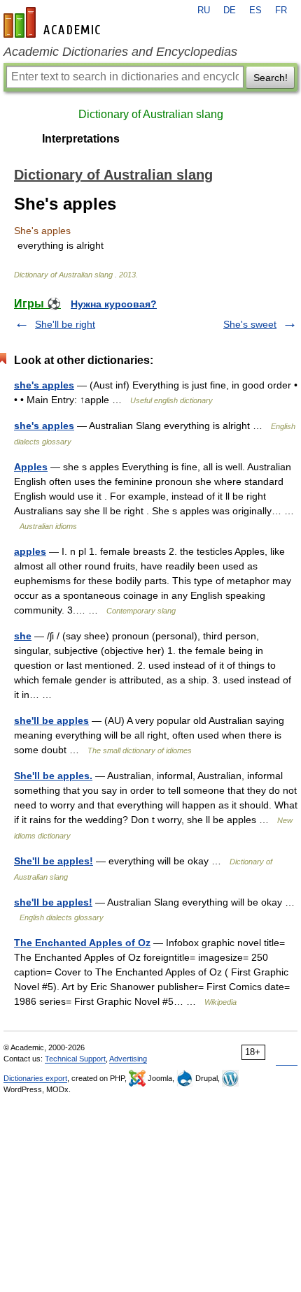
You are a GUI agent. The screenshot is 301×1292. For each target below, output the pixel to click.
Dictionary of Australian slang (150, 114)
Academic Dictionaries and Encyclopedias (120, 52)
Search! (270, 77)
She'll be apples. (53, 775)
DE (229, 10)
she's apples (44, 385)
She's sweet (249, 324)
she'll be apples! (53, 902)
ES (255, 10)
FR (281, 10)
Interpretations (81, 139)
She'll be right (65, 324)
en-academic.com (54, 22)
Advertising (128, 1058)
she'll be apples (51, 720)
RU (203, 10)
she (22, 635)
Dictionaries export (35, 1078)
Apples (31, 466)
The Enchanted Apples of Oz (82, 942)
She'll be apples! (53, 860)
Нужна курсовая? (114, 304)
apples (30, 551)
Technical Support (75, 1058)
